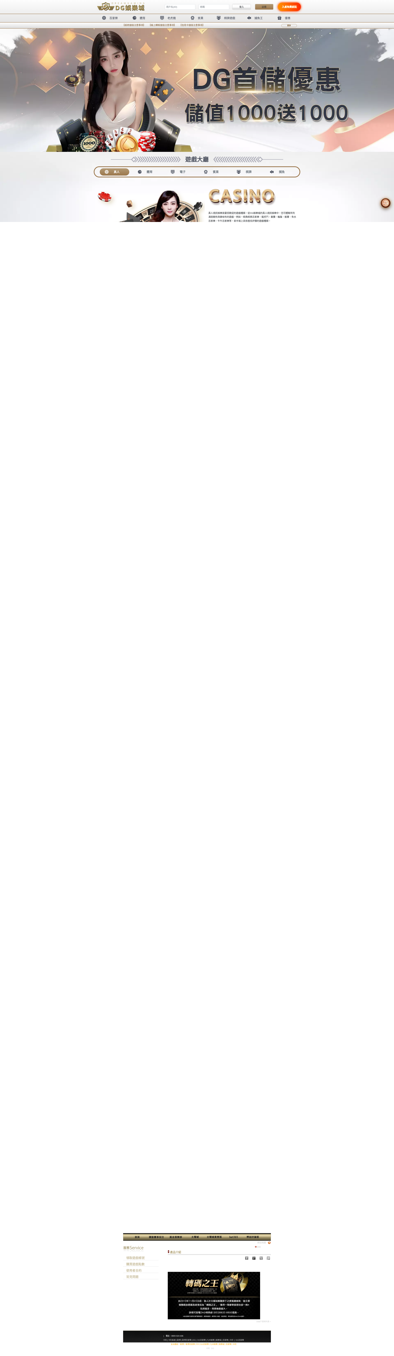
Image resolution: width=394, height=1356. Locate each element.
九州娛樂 (210, 1340)
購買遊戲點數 (135, 1264)
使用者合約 (134, 1270)
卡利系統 (172, 1340)
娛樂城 (218, 1340)
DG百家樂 (201, 1340)
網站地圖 (261, 1242)
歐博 (179, 1340)
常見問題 (132, 1277)
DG (194, 1340)
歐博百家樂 (186, 1340)
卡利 (165, 1340)
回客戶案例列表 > (263, 1322)
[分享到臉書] (253, 1258)
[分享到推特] (268, 1258)
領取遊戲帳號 (135, 1258)
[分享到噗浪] (261, 1258)
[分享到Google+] (246, 1258)
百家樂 (225, 1340)
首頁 (259, 1247)
